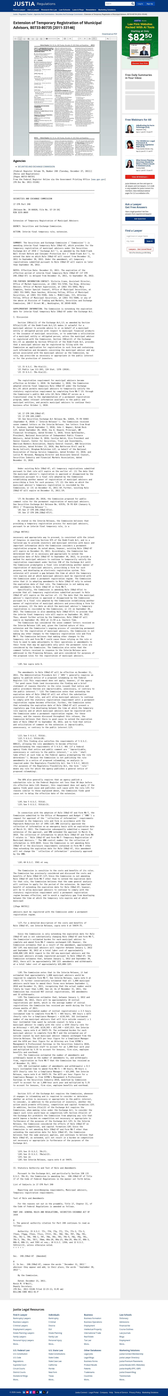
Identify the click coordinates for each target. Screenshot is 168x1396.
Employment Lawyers (22, 1329)
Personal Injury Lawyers (23, 1340)
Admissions (124, 1322)
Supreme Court (19, 1365)
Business (88, 1314)
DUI (50, 1329)
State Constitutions (57, 1354)
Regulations (18, 1361)
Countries (88, 1376)
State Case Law (55, 1361)
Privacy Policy (135, 1392)
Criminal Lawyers (20, 1325)
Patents (87, 1368)
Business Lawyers (20, 1322)
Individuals (54, 1314)
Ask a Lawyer (33, 10)
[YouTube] (27, 1392)
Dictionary (123, 1318)
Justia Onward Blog (127, 1372)
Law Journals (125, 1333)
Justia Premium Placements (131, 1361)
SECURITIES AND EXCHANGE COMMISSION (36, 166)
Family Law (53, 1336)
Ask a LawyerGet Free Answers (136, 205)
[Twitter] (44, 1392)
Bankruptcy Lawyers (22, 1318)
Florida (51, 1368)
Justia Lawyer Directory (129, 1357)
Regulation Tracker (26, 14)
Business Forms (91, 1361)
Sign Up (150, 4)
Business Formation (92, 1318)
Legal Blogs (89, 1357)
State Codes (54, 1357)
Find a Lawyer (19, 10)
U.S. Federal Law (21, 1350)
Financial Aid (124, 1325)
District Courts (19, 1372)
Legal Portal (94, 1392)
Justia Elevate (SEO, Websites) (132, 1365)
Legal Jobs (88, 1354)
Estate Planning (55, 1333)
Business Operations (93, 1322)
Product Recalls (90, 1365)
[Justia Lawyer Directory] (47, 1392)
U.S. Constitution (20, 1354)
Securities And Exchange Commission (69, 14)
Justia (15, 14)
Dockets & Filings (20, 1376)
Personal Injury (55, 1340)
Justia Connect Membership (131, 1354)
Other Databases (92, 1350)
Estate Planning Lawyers (23, 1333)
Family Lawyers (19, 1336)
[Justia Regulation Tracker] (24, 4)
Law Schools (64, 10)
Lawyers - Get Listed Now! (140, 249)
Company (104, 1392)
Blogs (121, 1336)
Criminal (52, 1322)
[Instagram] (34, 1392)
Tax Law (87, 1340)
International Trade (92, 1333)
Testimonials (125, 1376)
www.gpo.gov (98, 179)
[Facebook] (30, 1392)
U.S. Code (17, 1357)
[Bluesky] (40, 1392)
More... (16, 1344)
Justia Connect (81, 1392)
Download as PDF (109, 34)
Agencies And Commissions (44, 14)
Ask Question (140, 219)
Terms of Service (121, 1392)
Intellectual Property (93, 1329)
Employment (89, 1325)
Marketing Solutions (107, 10)
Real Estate (88, 1336)
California (53, 1365)
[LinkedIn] (24, 1392)
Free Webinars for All (138, 119)
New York (53, 1372)
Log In (140, 4)
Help (111, 1392)
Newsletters (91, 10)
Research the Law (49, 10)
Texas (51, 1376)
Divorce (52, 1325)
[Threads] (37, 1392)
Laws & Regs (78, 10)
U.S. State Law (56, 1350)
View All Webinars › (140, 177)
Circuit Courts (19, 1368)
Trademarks (89, 1372)
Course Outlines (126, 1329)
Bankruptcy (54, 1318)
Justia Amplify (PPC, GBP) (130, 1368)
